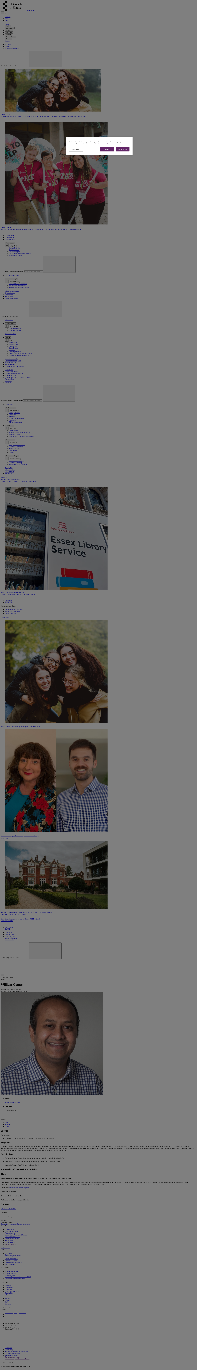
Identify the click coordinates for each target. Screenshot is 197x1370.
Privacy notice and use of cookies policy (99, 143)
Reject (107, 149)
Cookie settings (76, 149)
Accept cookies (123, 149)
